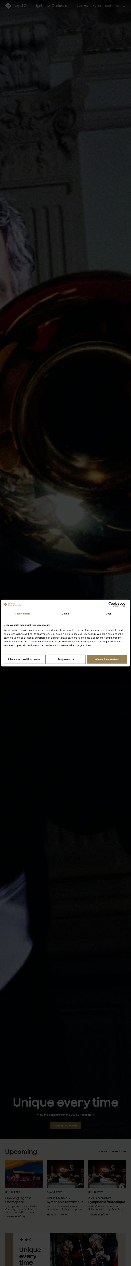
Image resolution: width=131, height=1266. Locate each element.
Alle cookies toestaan (107, 659)
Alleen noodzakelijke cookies (24, 659)
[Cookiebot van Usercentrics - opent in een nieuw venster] (113, 604)
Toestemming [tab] (22, 613)
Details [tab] (65, 613)
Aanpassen (64, 659)
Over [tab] (108, 613)
